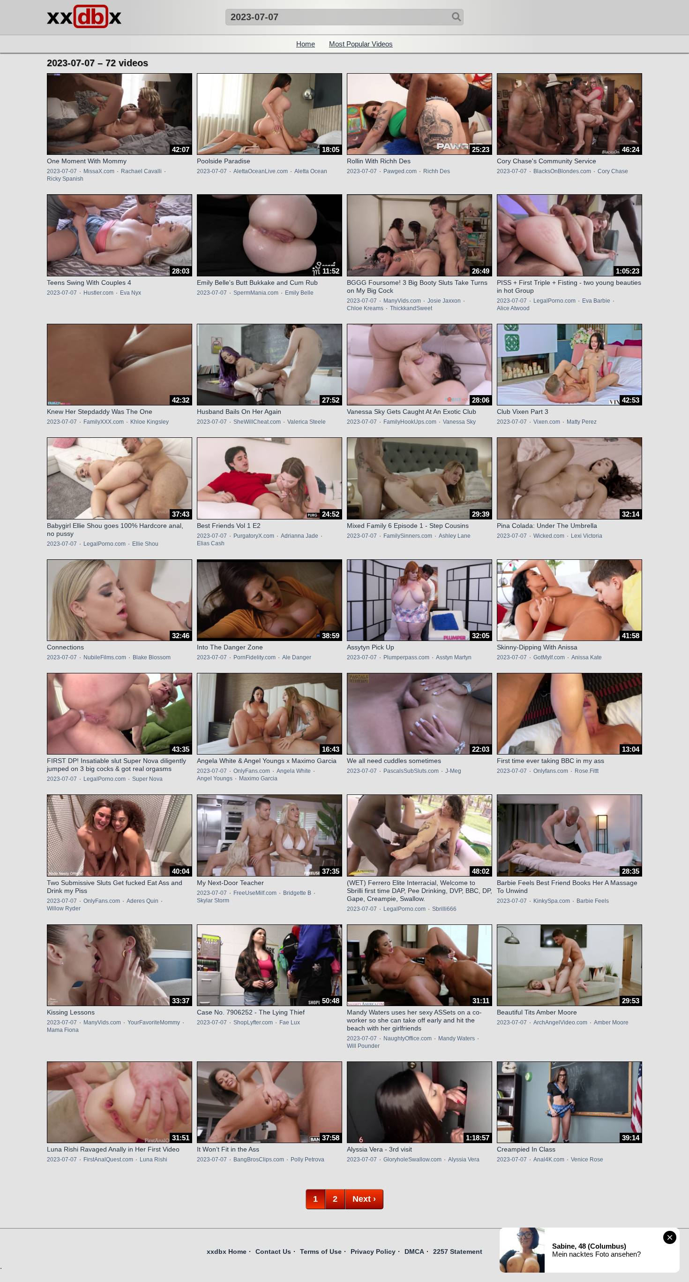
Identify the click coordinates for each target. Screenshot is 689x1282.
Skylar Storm (213, 900)
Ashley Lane (455, 536)
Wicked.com (548, 536)
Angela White (294, 771)
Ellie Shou (145, 544)
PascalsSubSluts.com (411, 771)
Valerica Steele (306, 422)
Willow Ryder (64, 908)
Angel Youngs (214, 778)
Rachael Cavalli (141, 171)
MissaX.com (98, 171)
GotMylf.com (549, 657)
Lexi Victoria (586, 536)
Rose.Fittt (587, 771)
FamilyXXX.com (103, 422)
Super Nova (147, 779)
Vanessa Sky (459, 422)
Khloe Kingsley (149, 422)
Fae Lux (289, 1022)
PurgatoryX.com (253, 536)
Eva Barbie (596, 301)
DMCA (414, 1251)
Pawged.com (400, 171)
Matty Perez (582, 422)
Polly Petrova (307, 1159)
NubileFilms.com (104, 657)
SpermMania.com (255, 293)
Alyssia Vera (463, 1159)
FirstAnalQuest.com (108, 1159)
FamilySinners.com (407, 536)
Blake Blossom (152, 657)
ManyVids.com (402, 301)
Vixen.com (546, 422)
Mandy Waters (456, 1038)
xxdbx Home (227, 1251)
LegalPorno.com (554, 301)
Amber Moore (611, 1022)
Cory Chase (613, 171)
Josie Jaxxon (444, 301)
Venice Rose (587, 1159)
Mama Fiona (63, 1030)
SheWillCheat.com (257, 422)
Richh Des (436, 171)
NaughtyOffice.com (407, 1038)
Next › (364, 1199)
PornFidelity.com (254, 657)
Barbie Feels (593, 901)
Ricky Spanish (65, 179)
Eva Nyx (130, 293)
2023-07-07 (62, 171)
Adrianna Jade (299, 536)
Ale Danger (296, 657)
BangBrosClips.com (258, 1159)
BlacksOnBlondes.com (562, 171)
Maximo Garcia (258, 778)
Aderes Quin (142, 901)
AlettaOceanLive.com (260, 171)
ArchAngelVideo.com (560, 1022)
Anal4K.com (548, 1159)
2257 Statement (457, 1251)
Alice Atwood (513, 308)
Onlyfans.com (550, 771)
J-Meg (453, 771)
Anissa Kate (586, 657)
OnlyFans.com (251, 771)
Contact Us (273, 1251)
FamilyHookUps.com (409, 422)
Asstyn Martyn (454, 657)
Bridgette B (297, 893)
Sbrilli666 (444, 909)
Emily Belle (299, 293)
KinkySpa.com (551, 901)
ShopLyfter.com (253, 1022)
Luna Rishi (153, 1159)
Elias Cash (211, 543)
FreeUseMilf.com (255, 893)
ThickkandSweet (411, 308)
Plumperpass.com (406, 657)
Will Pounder (363, 1046)
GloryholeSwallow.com (412, 1159)
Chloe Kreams (365, 308)
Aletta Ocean (310, 171)
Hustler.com (98, 293)
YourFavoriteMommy (153, 1022)
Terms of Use (321, 1251)
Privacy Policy (373, 1251)
